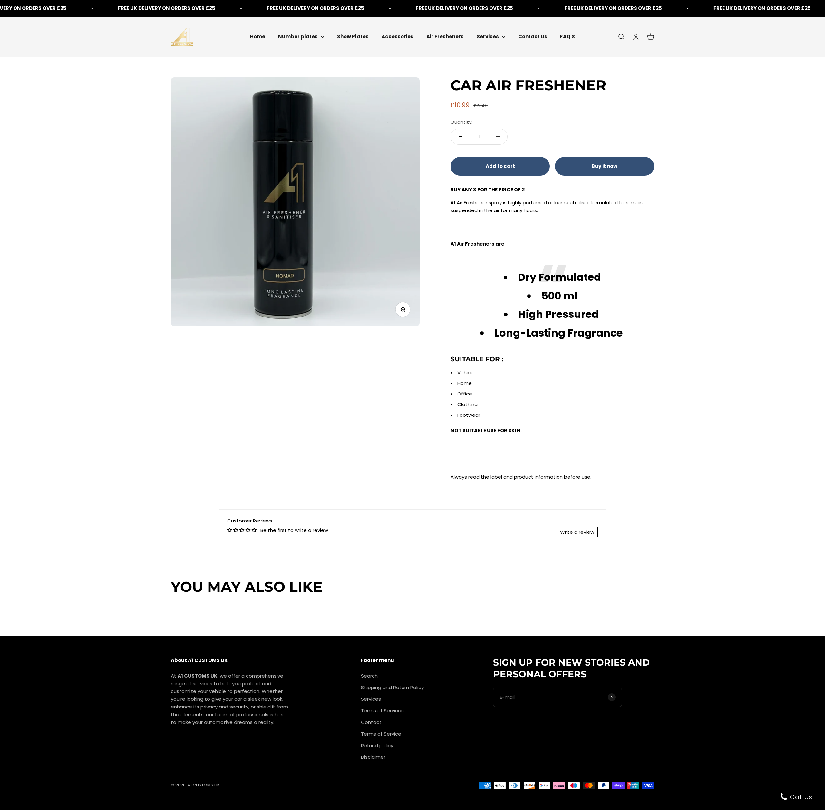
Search (369, 675)
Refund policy (377, 745)
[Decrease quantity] (460, 136)
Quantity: (461, 122)
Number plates (298, 36)
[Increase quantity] (498, 136)
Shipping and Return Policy (392, 687)
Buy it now (604, 166)
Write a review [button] (577, 532)
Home (257, 36)
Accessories (397, 36)
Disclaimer (373, 757)
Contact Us (532, 36)
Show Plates (353, 36)
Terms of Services (382, 710)
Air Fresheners (445, 36)
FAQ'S (567, 36)
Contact (371, 722)
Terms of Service (381, 733)
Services (488, 36)
